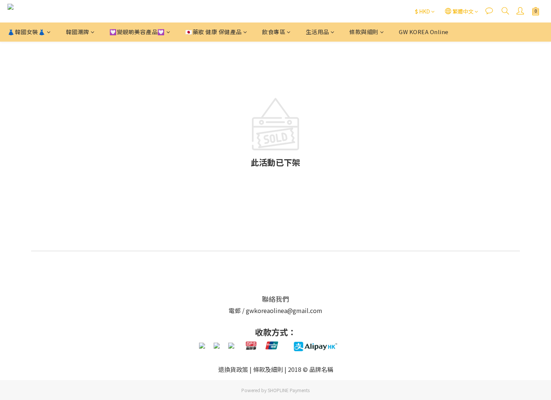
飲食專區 (273, 32)
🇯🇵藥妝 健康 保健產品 (213, 32)
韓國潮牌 (77, 32)
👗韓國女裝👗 (26, 32)
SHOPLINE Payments (289, 390)
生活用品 (317, 32)
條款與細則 (364, 32)
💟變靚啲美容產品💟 (137, 32)
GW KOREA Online (424, 32)
